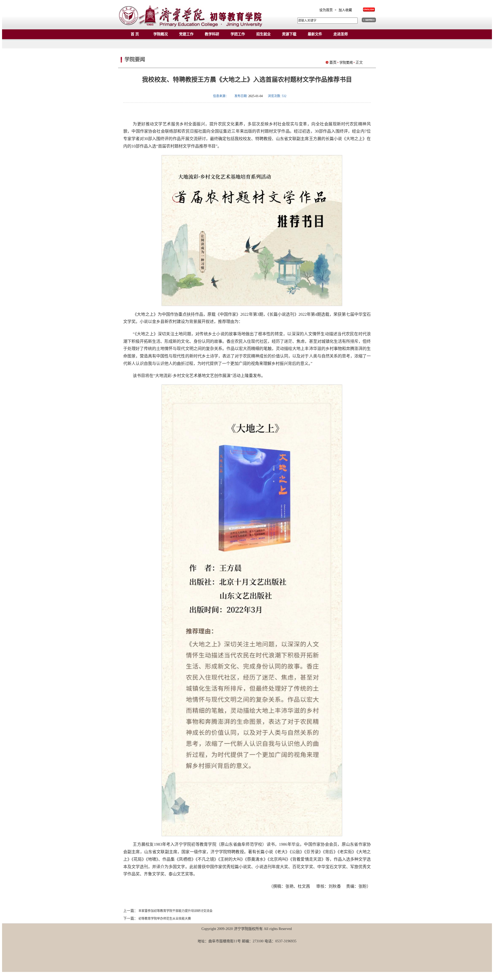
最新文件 (315, 34)
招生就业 (263, 34)
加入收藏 (345, 10)
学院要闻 (346, 62)
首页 (333, 62)
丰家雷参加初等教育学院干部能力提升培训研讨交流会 (175, 911)
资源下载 (289, 34)
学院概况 (160, 34)
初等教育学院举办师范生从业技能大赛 (164, 918)
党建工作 (186, 34)
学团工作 (238, 34)
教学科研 (212, 34)
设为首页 (326, 10)
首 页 (135, 34)
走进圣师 (340, 34)
